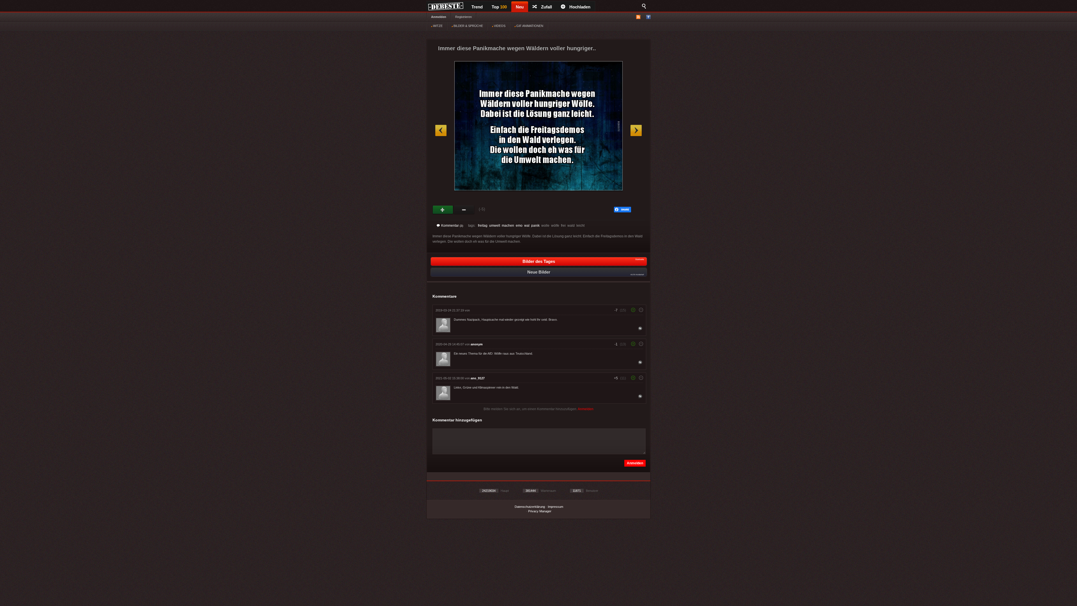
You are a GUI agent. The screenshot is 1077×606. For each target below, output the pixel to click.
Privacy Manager (539, 511)
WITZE (437, 25)
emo (519, 226)
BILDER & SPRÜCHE (468, 25)
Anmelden (438, 17)
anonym (477, 344)
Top (499, 6)
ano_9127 (478, 378)
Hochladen (579, 6)
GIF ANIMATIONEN (529, 25)
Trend (477, 6)
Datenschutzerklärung (530, 506)
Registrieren (463, 17)
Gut (443, 209)
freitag (482, 226)
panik (535, 226)
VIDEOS (499, 25)
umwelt (494, 226)
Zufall (546, 6)
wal (527, 226)
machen (508, 226)
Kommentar (452, 226)
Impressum (555, 506)
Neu (520, 6)
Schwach (464, 209)
